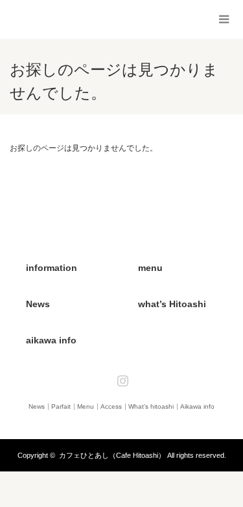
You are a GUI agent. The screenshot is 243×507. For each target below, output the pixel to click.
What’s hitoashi (151, 407)
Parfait (61, 407)
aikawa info (51, 340)
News (38, 304)
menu (150, 268)
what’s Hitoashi (172, 304)
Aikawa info (197, 407)
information (51, 268)
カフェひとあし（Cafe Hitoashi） (112, 455)
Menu (85, 407)
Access (111, 407)
